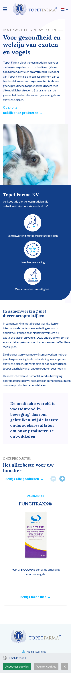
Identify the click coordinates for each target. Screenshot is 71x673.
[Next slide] (62, 479)
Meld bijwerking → (37, 651)
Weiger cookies (46, 666)
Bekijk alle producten (22, 479)
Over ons (10, 107)
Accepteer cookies (17, 666)
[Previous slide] (53, 479)
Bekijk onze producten (20, 113)
